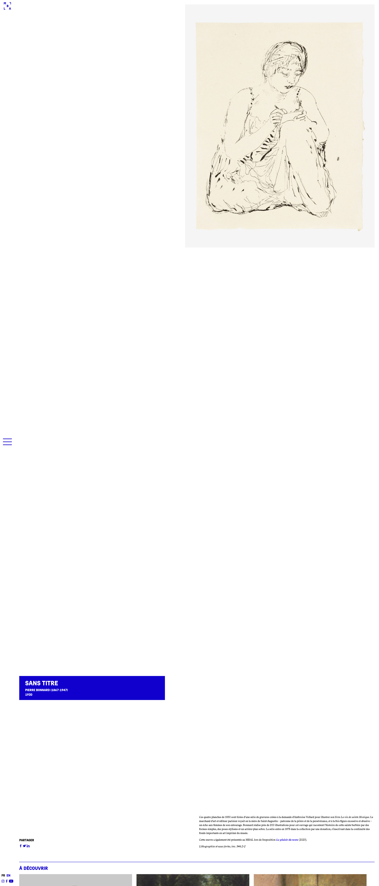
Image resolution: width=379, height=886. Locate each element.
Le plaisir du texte (287, 839)
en (8, 875)
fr (3, 875)
